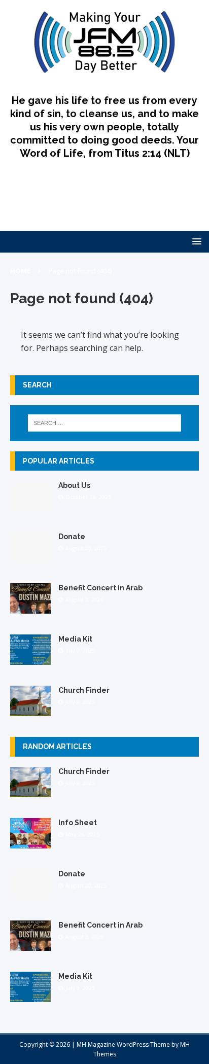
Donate (71, 537)
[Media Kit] (30, 659)
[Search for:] (105, 423)
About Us (74, 485)
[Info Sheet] (30, 842)
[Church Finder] (30, 710)
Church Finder (84, 690)
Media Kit (75, 639)
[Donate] (30, 556)
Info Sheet (77, 823)
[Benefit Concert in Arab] (30, 608)
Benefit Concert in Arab (100, 588)
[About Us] (30, 505)
